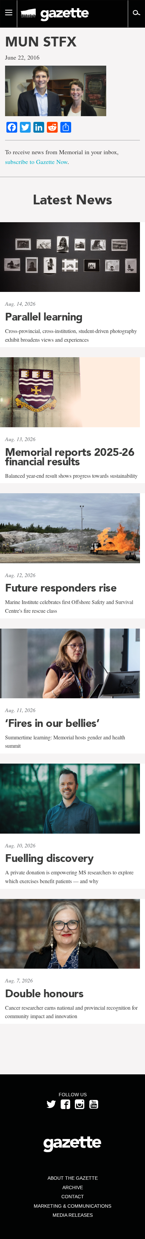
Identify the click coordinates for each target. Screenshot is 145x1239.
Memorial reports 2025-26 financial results (69, 456)
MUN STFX (41, 41)
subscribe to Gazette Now (36, 162)
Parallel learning (44, 317)
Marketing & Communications (72, 1206)
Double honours (44, 993)
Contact (72, 1196)
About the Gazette (73, 1178)
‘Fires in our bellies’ (52, 723)
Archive (72, 1187)
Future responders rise (60, 588)
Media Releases (73, 1215)
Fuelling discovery (49, 858)
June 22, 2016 (22, 57)
